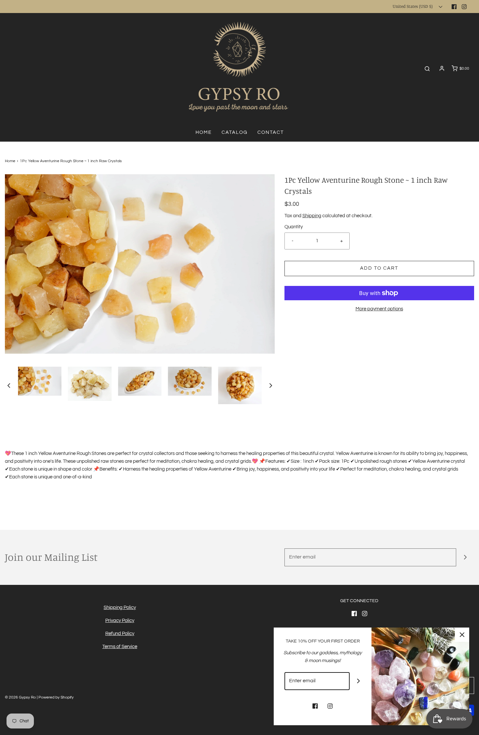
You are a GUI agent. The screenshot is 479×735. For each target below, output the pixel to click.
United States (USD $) (413, 6)
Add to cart (379, 268)
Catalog (235, 132)
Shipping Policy (120, 607)
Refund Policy (119, 633)
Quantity (293, 226)
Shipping (311, 215)
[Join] (465, 557)
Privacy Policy (119, 620)
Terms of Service (119, 646)
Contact (270, 132)
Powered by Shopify (56, 697)
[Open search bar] (427, 68)
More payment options (379, 308)
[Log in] (442, 68)
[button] (9, 385)
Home (204, 132)
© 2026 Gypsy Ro (21, 697)
